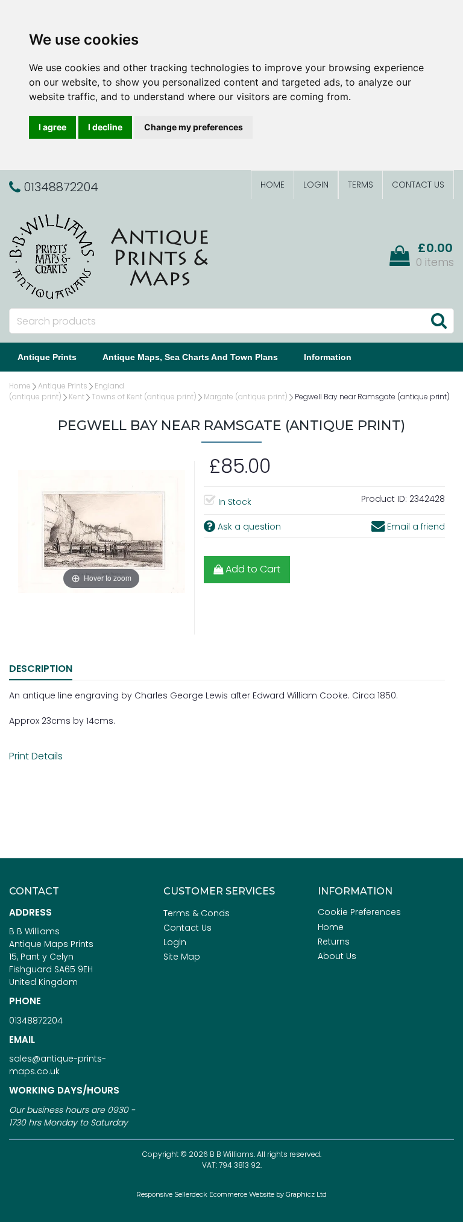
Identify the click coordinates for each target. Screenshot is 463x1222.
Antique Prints (47, 357)
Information (327, 357)
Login (316, 185)
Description (40, 669)
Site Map (181, 957)
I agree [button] (52, 127)
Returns (334, 941)
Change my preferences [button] (193, 127)
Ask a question (248, 527)
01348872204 (36, 1021)
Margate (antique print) (246, 396)
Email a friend (415, 527)
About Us (337, 956)
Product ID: (384, 499)
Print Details (36, 756)
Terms (360, 185)
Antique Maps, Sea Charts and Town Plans (190, 357)
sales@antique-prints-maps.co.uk (57, 1065)
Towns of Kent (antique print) (144, 396)
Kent (76, 396)
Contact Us (418, 185)
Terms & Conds (196, 913)
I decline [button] (105, 127)
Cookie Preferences (359, 912)
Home (272, 185)
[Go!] (438, 320)
